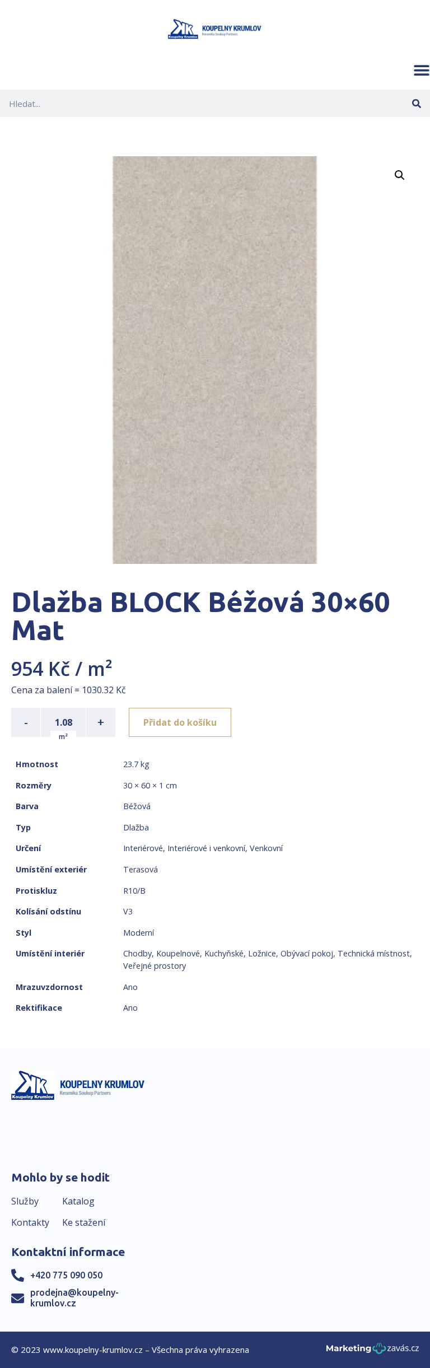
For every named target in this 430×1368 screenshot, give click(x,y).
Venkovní (266, 848)
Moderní (138, 932)
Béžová (137, 806)
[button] (421, 70)
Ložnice (262, 953)
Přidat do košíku (180, 722)
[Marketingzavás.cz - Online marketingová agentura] (372, 1351)
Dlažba (136, 827)
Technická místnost (374, 953)
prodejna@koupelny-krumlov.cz (74, 1297)
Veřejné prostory (154, 965)
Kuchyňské (224, 953)
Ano (130, 987)
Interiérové (143, 848)
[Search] (416, 103)
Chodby (137, 953)
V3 (128, 911)
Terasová (140, 869)
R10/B (134, 890)
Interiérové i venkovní (206, 848)
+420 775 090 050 (66, 1275)
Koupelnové (178, 953)
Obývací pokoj (307, 953)
